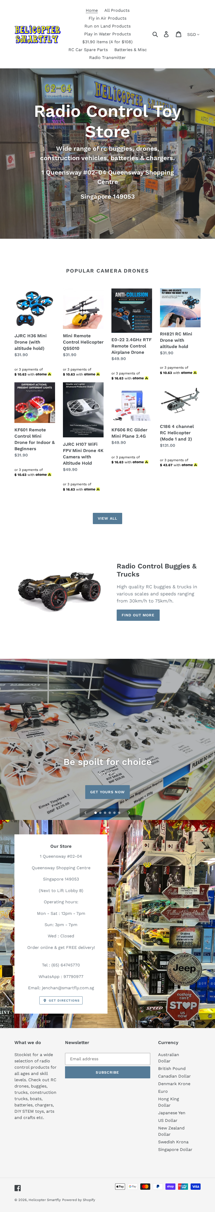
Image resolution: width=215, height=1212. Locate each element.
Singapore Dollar (175, 1149)
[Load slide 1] (96, 813)
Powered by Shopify (78, 1200)
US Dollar (168, 1120)
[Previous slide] (85, 813)
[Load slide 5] (114, 813)
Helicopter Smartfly (45, 1200)
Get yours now (107, 792)
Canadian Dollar (174, 1076)
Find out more (138, 615)
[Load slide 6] (119, 813)
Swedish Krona (173, 1141)
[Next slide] (129, 813)
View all (107, 518)
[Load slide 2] (100, 813)
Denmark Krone (174, 1083)
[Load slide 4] (110, 813)
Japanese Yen (171, 1112)
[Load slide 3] (105, 813)
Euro (163, 1091)
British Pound (172, 1068)
